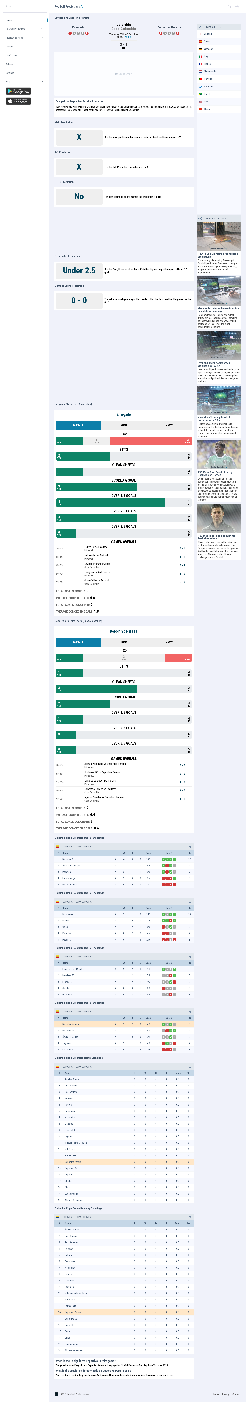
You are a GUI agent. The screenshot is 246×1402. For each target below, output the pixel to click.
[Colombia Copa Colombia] (190, 846)
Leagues (10, 46)
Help (26, 83)
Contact (236, 1394)
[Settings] (229, 6)
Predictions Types (26, 39)
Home (9, 20)
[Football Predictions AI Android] (25, 91)
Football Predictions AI (78, 1394)
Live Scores (11, 55)
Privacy (225, 1394)
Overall (78, 425)
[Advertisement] (124, 74)
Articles (9, 64)
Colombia (68, 846)
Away (169, 425)
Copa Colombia (83, 846)
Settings (10, 72)
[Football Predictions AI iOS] (25, 101)
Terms (216, 1394)
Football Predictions (26, 30)
